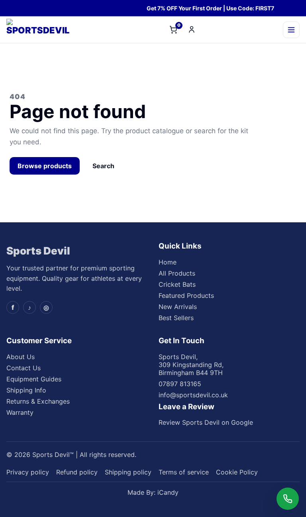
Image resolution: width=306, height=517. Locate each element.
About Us (20, 357)
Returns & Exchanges (38, 401)
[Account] (191, 29)
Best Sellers (176, 318)
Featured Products (186, 295)
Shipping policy (128, 472)
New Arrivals (178, 307)
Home (168, 262)
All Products (177, 273)
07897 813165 (180, 384)
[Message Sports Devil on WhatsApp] (288, 499)
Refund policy (77, 472)
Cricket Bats (177, 284)
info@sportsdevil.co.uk (193, 395)
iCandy (167, 492)
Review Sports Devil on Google (206, 422)
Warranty (19, 412)
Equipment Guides (33, 379)
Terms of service (184, 472)
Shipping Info (26, 390)
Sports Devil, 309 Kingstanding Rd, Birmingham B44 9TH (191, 365)
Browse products (45, 166)
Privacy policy (27, 472)
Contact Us (23, 368)
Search (103, 166)
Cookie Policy (237, 472)
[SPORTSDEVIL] (44, 30)
